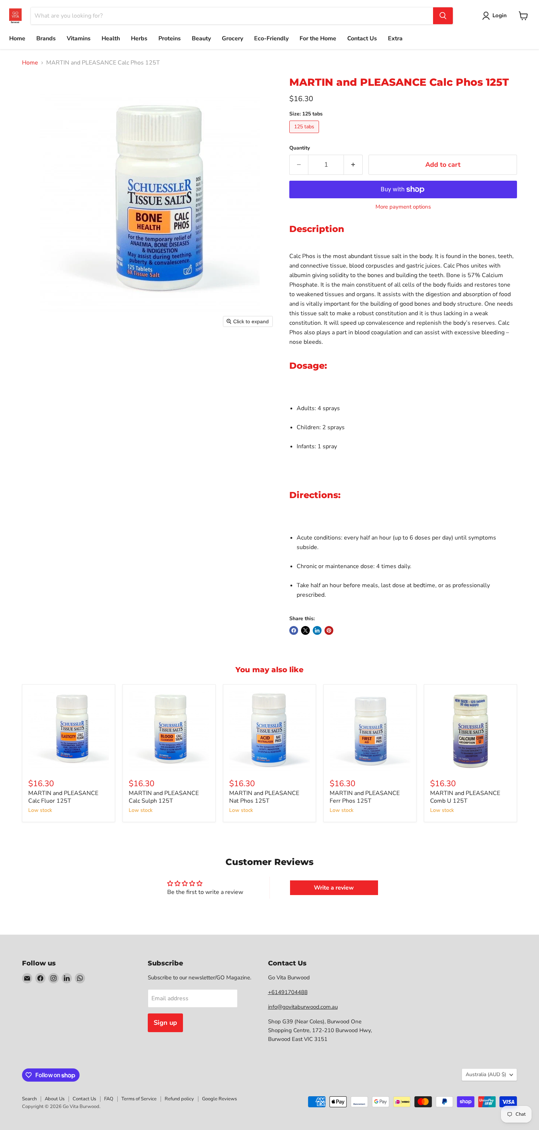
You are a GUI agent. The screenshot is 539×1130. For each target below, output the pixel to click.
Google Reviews (219, 1099)
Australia (486, 1074)
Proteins (169, 38)
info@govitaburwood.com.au (303, 1007)
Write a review (334, 888)
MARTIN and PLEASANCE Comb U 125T (465, 797)
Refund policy (179, 1099)
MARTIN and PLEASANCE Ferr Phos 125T (365, 797)
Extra (395, 38)
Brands (46, 38)
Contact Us (362, 38)
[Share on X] (305, 630)
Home (17, 38)
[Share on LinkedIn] (317, 630)
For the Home (318, 38)
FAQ (108, 1099)
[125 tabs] (305, 135)
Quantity (299, 148)
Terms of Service (139, 1099)
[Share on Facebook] (293, 630)
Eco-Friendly (271, 38)
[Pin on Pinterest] (328, 630)
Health (111, 38)
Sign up (165, 1022)
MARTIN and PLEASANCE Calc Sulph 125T (164, 797)
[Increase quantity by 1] (353, 165)
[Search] (443, 15)
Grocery (232, 38)
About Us (55, 1099)
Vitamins (79, 38)
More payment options (403, 207)
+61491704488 (288, 992)
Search (29, 1099)
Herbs (139, 38)
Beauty (201, 38)
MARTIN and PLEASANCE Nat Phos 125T (264, 797)
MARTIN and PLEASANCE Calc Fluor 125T (63, 797)
